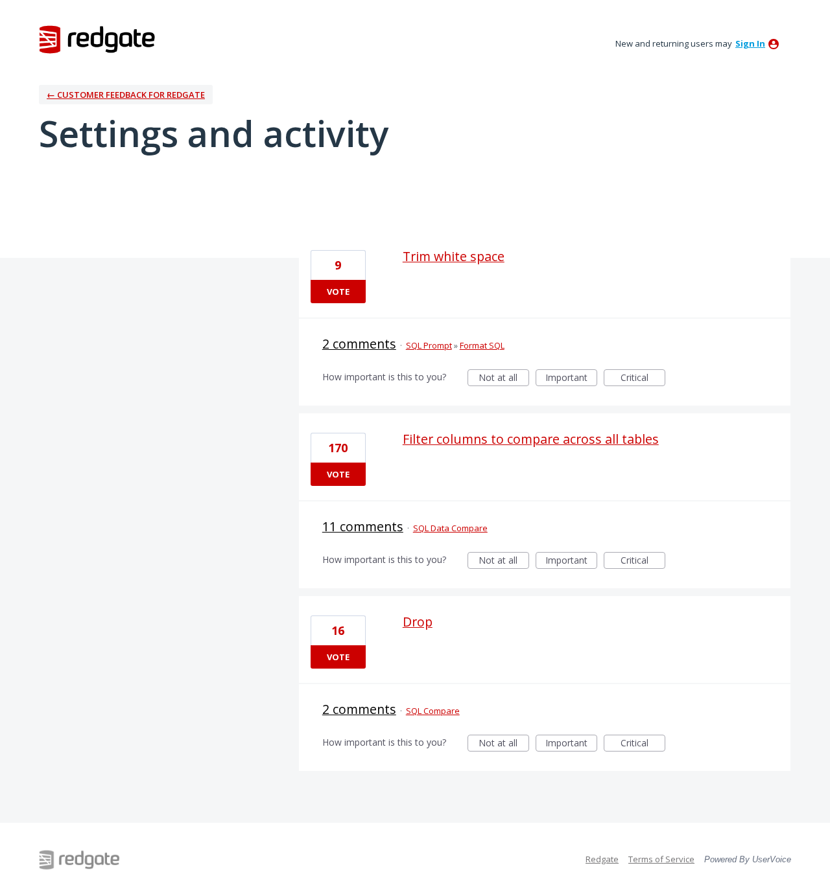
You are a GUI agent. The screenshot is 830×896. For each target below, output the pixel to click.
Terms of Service (661, 859)
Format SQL (482, 345)
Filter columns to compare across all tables (531, 439)
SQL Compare (433, 711)
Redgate (602, 859)
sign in (750, 43)
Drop (418, 621)
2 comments (359, 343)
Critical (643, 378)
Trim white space (453, 256)
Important (571, 378)
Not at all (504, 378)
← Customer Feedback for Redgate (126, 94)
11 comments (362, 526)
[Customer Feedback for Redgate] (97, 38)
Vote (338, 291)
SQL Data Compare (450, 528)
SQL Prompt (429, 345)
